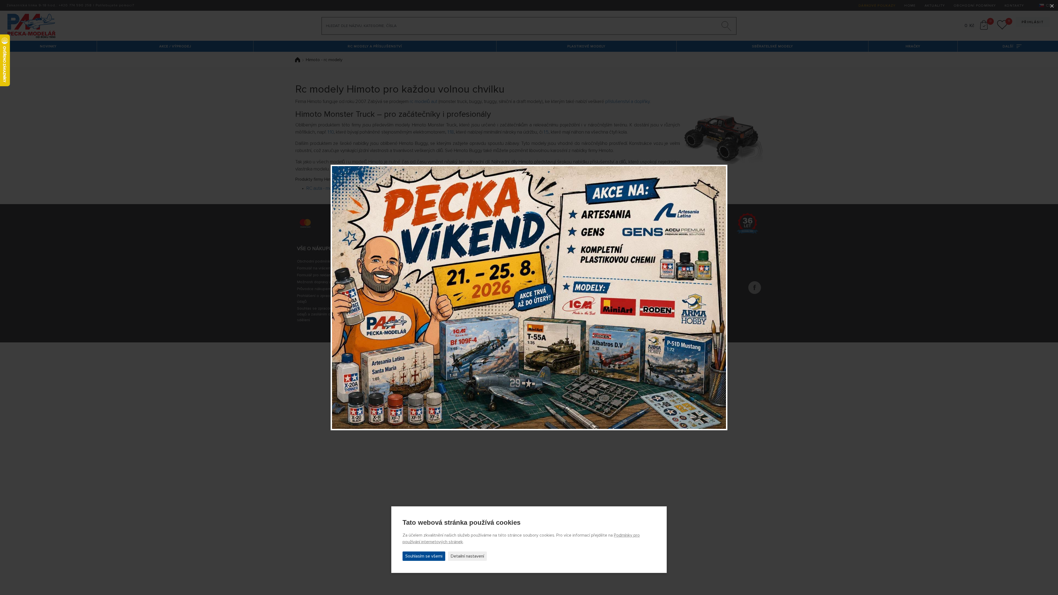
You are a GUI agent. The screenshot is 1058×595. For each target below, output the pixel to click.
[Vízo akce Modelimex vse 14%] (529, 297)
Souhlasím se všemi (423, 556)
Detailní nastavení (467, 556)
